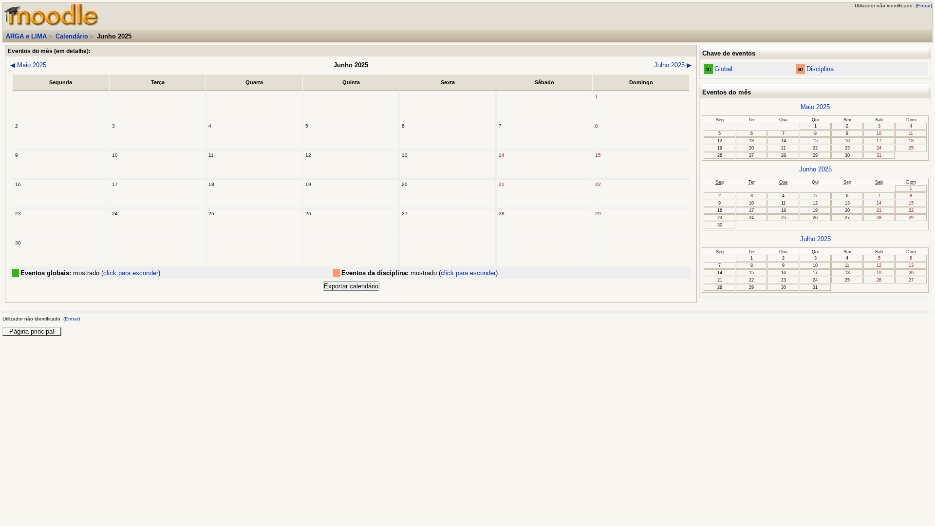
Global (723, 69)
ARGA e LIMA (26, 36)
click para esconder (130, 273)
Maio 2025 (28, 65)
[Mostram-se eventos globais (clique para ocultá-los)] (708, 69)
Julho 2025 (673, 65)
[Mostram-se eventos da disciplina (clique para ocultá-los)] (800, 69)
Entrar (924, 5)
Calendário (72, 36)
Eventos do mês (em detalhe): (49, 51)
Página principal (31, 331)
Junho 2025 (815, 169)
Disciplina (820, 69)
